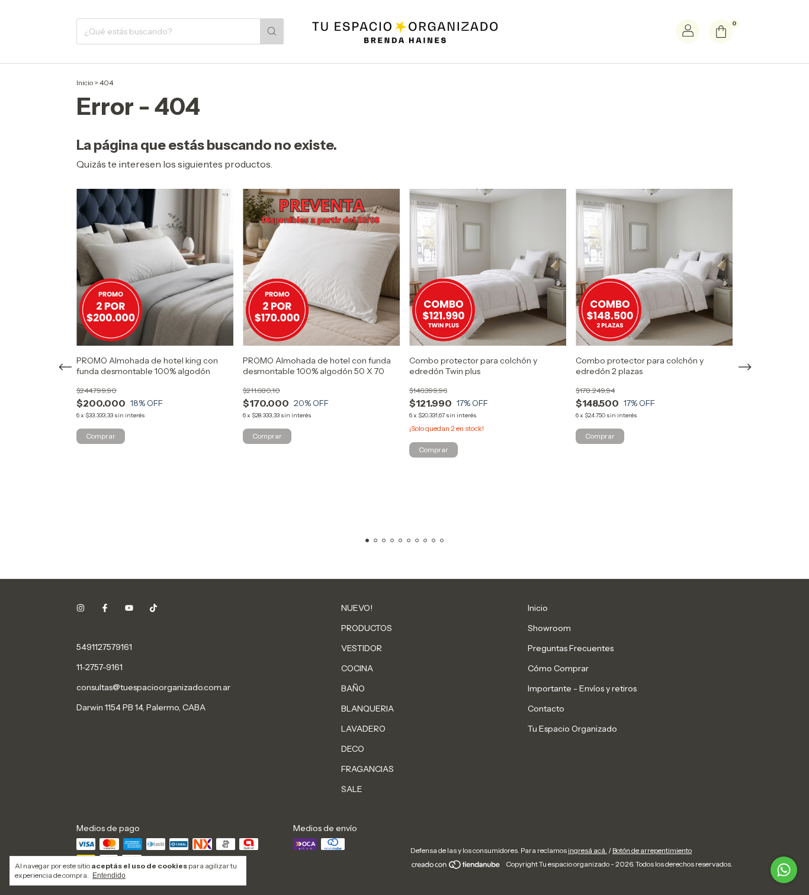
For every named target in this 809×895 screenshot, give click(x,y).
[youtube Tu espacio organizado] (129, 608)
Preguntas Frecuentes (571, 648)
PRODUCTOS (366, 628)
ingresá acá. (587, 850)
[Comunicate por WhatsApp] (784, 870)
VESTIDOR (361, 648)
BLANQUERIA (367, 708)
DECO (352, 748)
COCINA (357, 668)
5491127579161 (104, 647)
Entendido (109, 875)
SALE (351, 789)
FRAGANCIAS (367, 769)
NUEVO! (357, 608)
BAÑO (353, 688)
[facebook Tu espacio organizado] (105, 608)
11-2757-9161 (99, 667)
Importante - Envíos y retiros (582, 688)
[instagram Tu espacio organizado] (80, 608)
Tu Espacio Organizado (572, 728)
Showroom (549, 628)
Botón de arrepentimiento (652, 850)
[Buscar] (272, 31)
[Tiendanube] (456, 866)
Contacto (546, 708)
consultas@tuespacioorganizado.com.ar (153, 687)
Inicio (84, 82)
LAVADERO (363, 728)
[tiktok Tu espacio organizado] (153, 608)
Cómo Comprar (558, 668)
